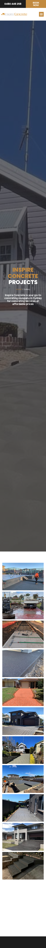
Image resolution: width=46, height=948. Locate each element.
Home (19, 289)
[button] (41, 14)
